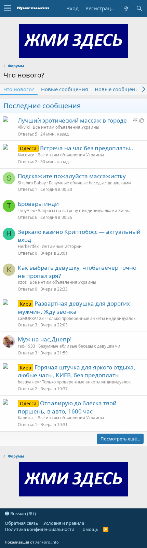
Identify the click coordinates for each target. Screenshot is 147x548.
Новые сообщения (64, 89)
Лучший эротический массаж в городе (72, 120)
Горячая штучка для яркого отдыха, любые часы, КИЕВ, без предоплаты (76, 371)
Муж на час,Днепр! (45, 339)
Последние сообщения (42, 105)
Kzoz (22, 282)
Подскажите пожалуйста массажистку (72, 176)
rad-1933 (26, 346)
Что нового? (18, 89)
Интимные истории (62, 246)
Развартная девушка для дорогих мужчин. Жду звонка (74, 307)
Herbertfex (28, 246)
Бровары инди (38, 204)
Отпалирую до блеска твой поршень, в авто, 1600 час (67, 407)
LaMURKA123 (31, 318)
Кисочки (26, 155)
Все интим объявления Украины (66, 127)
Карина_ (26, 418)
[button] (7, 8)
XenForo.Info (47, 542)
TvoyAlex (26, 210)
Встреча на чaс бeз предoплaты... (87, 148)
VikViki (24, 127)
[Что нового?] (126, 8)
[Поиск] (139, 8)
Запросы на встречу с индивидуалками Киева (84, 210)
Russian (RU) (22, 513)
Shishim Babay (32, 183)
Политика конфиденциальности (39, 529)
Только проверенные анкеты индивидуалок (91, 318)
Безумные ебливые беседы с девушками (90, 183)
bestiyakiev (28, 382)
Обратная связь (21, 523)
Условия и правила (63, 523)
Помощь (88, 529)
